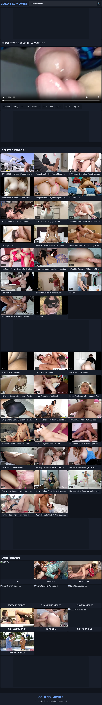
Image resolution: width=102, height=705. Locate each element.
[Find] (99, 3)
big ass (59, 106)
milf (51, 106)
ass (27, 106)
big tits (68, 106)
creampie (36, 106)
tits (22, 106)
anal (45, 106)
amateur (6, 106)
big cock (77, 106)
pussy (15, 106)
